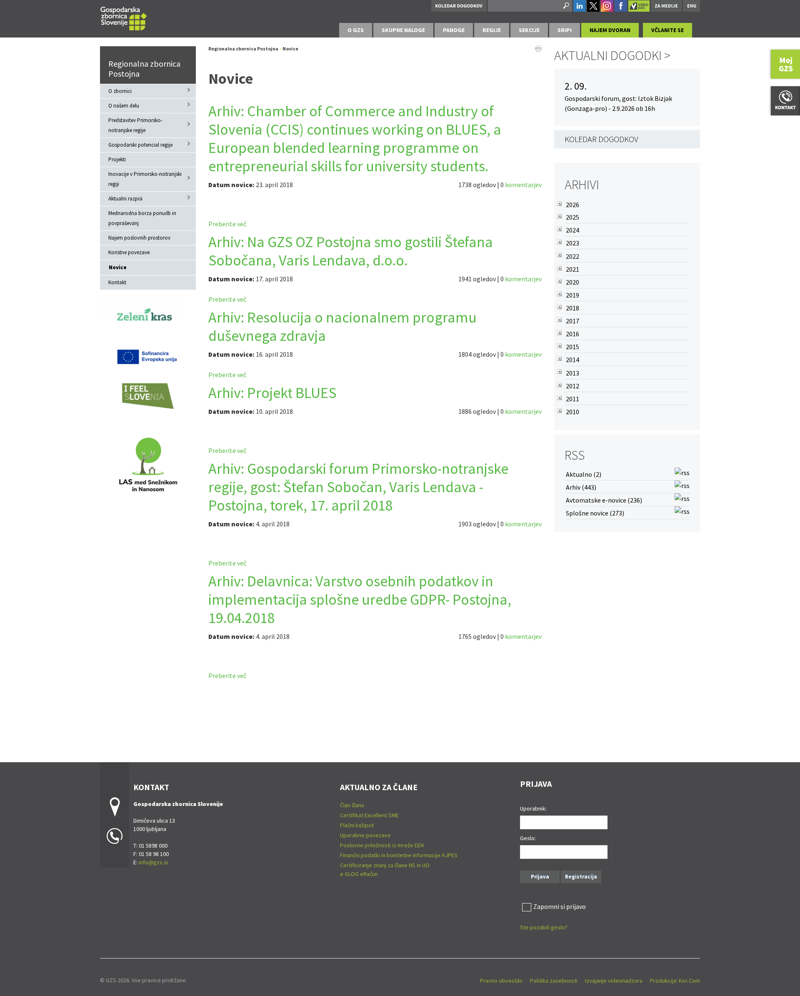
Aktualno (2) (583, 474)
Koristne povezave (129, 252)
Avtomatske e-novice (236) (604, 500)
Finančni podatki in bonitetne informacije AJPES (399, 855)
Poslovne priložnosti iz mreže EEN (382, 845)
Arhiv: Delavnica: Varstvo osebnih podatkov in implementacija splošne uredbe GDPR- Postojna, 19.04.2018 (359, 599)
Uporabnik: (533, 808)
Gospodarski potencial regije (140, 144)
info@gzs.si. (154, 862)
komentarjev (523, 184)
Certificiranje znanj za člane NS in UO (385, 865)
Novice (118, 267)
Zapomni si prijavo (559, 906)
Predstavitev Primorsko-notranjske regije (135, 125)
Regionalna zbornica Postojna (144, 68)
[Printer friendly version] (538, 48)
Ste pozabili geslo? (544, 927)
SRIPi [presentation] (565, 30)
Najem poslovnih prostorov (139, 237)
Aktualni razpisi (125, 198)
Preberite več (227, 224)
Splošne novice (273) (595, 513)
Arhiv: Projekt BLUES (272, 392)
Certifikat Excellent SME (369, 815)
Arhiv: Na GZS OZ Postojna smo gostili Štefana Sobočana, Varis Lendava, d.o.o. (350, 251)
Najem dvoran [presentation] (610, 30)
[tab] (355, 30)
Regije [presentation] (491, 30)
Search (565, 6)
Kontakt (117, 282)
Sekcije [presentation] (529, 30)
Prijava (540, 876)
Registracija (581, 876)
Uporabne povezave (365, 835)
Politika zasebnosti (554, 980)
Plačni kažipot (357, 825)
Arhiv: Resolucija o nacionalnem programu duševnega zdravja (342, 326)
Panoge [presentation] (454, 30)
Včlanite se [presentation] (667, 30)
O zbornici (120, 91)
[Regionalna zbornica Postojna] (124, 17)
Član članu (352, 805)
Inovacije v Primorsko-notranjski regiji (145, 179)
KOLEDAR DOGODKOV (601, 139)
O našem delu (123, 105)
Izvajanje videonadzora (613, 980)
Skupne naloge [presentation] (403, 30)
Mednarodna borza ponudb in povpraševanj (142, 218)
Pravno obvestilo (501, 980)
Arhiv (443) (581, 487)
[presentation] (355, 30)
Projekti (117, 159)
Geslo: (528, 838)
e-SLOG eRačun (359, 874)
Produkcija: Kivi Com (675, 980)
